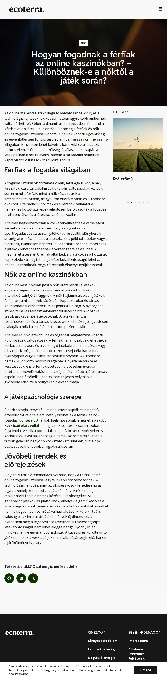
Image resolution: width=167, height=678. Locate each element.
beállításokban (18, 674)
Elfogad (145, 670)
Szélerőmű (123, 178)
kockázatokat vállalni (23, 425)
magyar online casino (89, 139)
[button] (9, 578)
